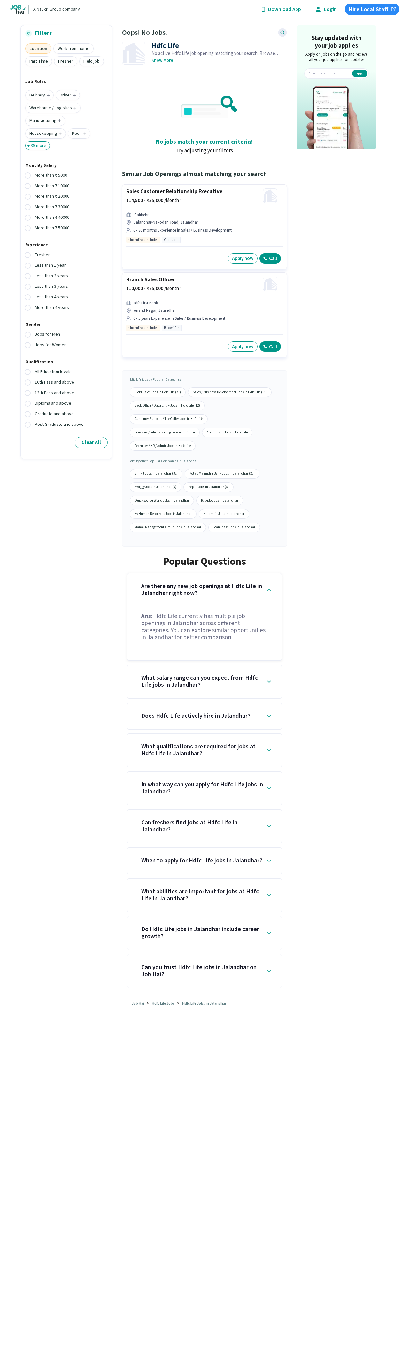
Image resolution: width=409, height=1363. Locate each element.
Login (330, 9)
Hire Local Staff (368, 9)
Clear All (91, 442)
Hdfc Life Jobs (163, 1003)
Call (273, 258)
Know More (162, 60)
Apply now (242, 258)
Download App (284, 9)
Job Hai (138, 1003)
